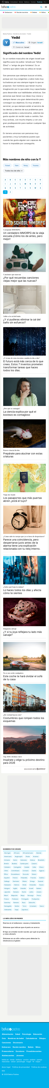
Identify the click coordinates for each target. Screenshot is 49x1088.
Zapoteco (25, 909)
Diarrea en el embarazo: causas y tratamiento (21, 923)
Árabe (28, 856)
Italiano (38, 888)
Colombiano (15, 871)
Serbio (17, 906)
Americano (8, 856)
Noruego (31, 895)
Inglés (15, 888)
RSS (3, 1071)
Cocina (33, 2)
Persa (39, 895)
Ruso (24, 902)
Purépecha (35, 899)
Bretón (6, 863)
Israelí (31, 888)
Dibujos (42, 1038)
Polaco (6, 899)
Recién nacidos (19, 1047)
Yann (16, 165)
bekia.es (5, 1060)
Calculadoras (31, 1038)
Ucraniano (33, 906)
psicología (21, 1062)
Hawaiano (7, 885)
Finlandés (24, 878)
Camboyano (24, 863)
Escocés (26, 874)
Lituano (39, 892)
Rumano (16, 902)
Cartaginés (17, 867)
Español (7, 878)
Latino (31, 892)
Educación (37, 1034)
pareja (39, 1060)
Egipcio (41, 871)
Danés (34, 871)
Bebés (31, 1047)
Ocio (4, 1038)
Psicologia (26, 1034)
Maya (22, 895)
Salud (17, 1034)
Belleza (26, 2)
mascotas (6, 1062)
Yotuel (7, 165)
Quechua (7, 902)
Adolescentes (8, 1055)
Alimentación (7, 1034)
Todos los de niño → (13, 171)
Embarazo (6, 1047)
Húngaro (7, 888)
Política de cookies (39, 1067)
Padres (39, 2)
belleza (19, 1060)
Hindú (24, 885)
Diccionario (18, 1043)
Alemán (38, 853)
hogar (28, 1062)
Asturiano (23, 860)
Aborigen (7, 853)
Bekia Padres (7, 34)
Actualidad (14, 2)
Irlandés (23, 888)
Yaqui (16, 909)
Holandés (33, 885)
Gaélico (41, 878)
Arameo (36, 856)
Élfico (6, 874)
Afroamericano (28, 853)
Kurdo (24, 892)
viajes (38, 1062)
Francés (33, 878)
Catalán (26, 867)
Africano (17, 853)
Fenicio (15, 878)
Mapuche (14, 895)
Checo (41, 867)
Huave (41, 885)
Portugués (25, 899)
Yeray (25, 165)
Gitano (24, 881)
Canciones (6, 1043)
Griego (32, 881)
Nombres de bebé (19, 34)
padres (32, 1060)
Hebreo (16, 885)
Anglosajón (18, 856)
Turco (24, 906)
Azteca (32, 860)
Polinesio (15, 899)
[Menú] (46, 7)
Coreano (26, 871)
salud (13, 1062)
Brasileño (41, 860)
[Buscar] (41, 7)
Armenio (7, 860)
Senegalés (8, 906)
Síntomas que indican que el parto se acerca (21, 927)
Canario (34, 863)
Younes (36, 165)
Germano (16, 881)
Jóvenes (20, 1055)
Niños (38, 1047)
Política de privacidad (21, 1067)
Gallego (7, 881)
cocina (25, 1060)
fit (33, 1062)
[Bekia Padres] (8, 7)
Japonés (7, 892)
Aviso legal (6, 1067)
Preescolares (8, 1051)
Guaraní (40, 881)
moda (12, 1060)
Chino (6, 871)
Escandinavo (15, 874)
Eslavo (34, 874)
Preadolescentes (33, 1051)
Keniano (16, 892)
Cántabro (7, 867)
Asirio (15, 860)
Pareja (46, 2)
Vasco (42, 906)
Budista (14, 863)
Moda (21, 2)
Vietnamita (7, 909)
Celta (34, 867)
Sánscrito (32, 902)
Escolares (20, 1051)
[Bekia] (5, 2)
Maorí (6, 895)
